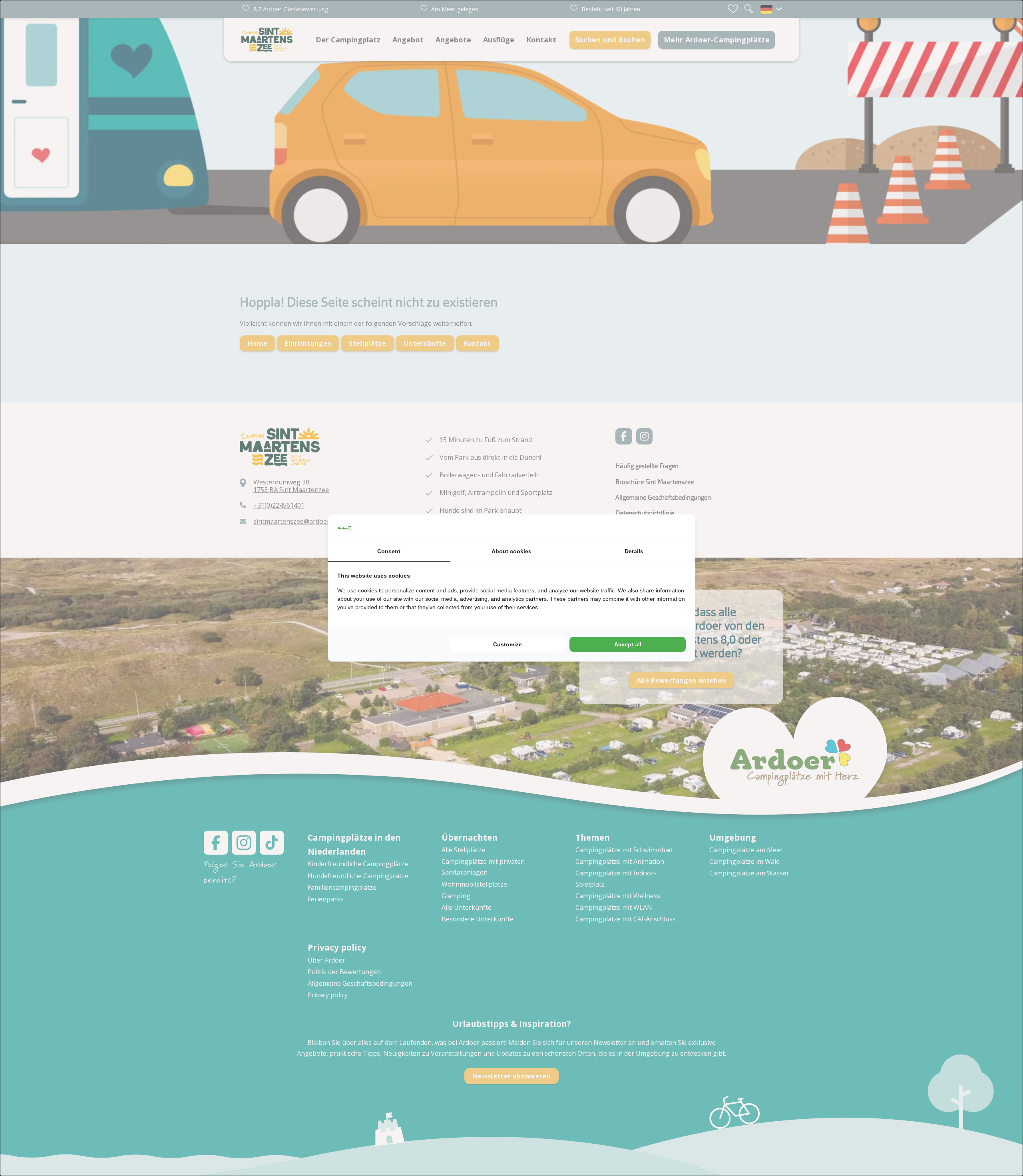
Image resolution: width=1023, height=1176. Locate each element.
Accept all (627, 644)
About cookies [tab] (511, 551)
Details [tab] (634, 551)
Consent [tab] (388, 551)
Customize (507, 644)
